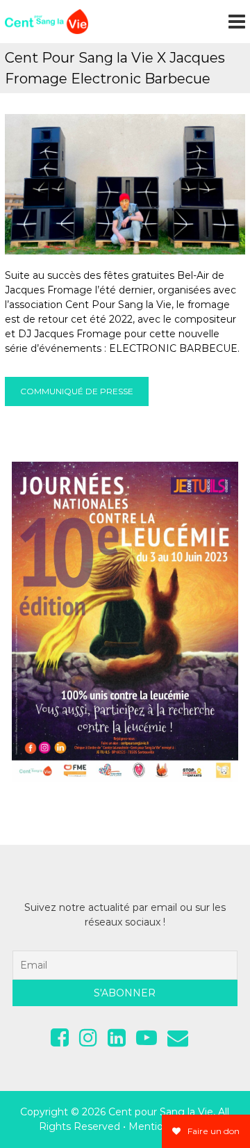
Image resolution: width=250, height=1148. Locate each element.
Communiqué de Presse (76, 391)
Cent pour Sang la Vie (160, 1112)
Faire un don (212, 1131)
